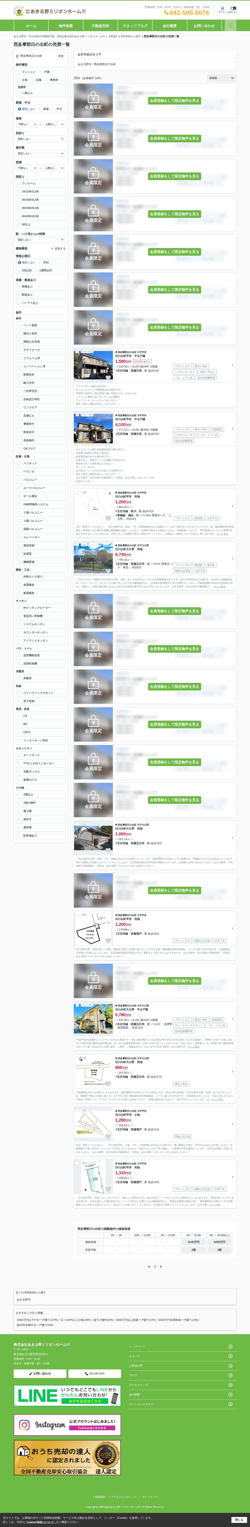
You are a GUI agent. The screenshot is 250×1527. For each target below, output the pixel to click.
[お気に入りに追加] (108, 377)
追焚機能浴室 (31, 655)
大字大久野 (143, 545)
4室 (219, 1249)
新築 (46, 108)
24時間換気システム (35, 504)
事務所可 (28, 423)
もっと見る (222, 533)
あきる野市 (84, 64)
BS (25, 724)
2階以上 (28, 794)
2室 (194, 1249)
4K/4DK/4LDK (30, 216)
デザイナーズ (31, 349)
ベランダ (28, 471)
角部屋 (27, 827)
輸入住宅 (28, 382)
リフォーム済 (31, 358)
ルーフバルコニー (34, 487)
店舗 (38, 79)
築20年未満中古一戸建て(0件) (35, 1325)
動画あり (27, 294)
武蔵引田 (136, 370)
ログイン (222, 12)
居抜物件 (28, 440)
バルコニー (30, 479)
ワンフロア (30, 407)
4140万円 (194, 1242)
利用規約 (100, 1496)
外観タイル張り (33, 576)
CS (25, 715)
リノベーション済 (34, 366)
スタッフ (134, 1356)
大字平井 (141, 352)
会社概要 (170, 26)
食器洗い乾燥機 (33, 615)
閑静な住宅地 (31, 341)
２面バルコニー (33, 512)
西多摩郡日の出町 (105, 64)
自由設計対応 (31, 399)
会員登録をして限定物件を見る (174, 101)
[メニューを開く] (230, 25)
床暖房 (27, 678)
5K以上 (26, 224)
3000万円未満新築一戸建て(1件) (178, 1319)
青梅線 (121, 515)
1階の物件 (29, 802)
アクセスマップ (138, 1384)
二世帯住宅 (30, 391)
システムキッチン (34, 624)
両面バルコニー (33, 529)
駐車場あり (30, 835)
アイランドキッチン (35, 640)
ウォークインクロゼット (38, 692)
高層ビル (28, 415)
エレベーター (31, 537)
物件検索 (66, 26)
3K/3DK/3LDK (30, 207)
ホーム (31, 26)
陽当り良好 (30, 333)
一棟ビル (27, 93)
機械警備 (28, 561)
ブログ (133, 1375)
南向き (27, 819)
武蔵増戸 (136, 933)
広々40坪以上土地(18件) (76, 1319)
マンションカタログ (141, 1404)
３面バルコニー (33, 520)
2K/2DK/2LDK (30, 199)
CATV (26, 732)
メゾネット (30, 463)
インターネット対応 (35, 740)
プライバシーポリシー (124, 1496)
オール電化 (30, 496)
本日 (46, 262)
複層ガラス (30, 779)
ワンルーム (29, 183)
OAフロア (29, 448)
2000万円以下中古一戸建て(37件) (37, 1319)
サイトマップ (149, 1496)
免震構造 (28, 584)
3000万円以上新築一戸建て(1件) (136, 1319)
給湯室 (27, 553)
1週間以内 (45, 270)
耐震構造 (28, 593)
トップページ (137, 1346)
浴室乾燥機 (30, 663)
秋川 (133, 511)
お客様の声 (136, 1365)
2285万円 (219, 1242)
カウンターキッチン (35, 632)
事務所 (54, 79)
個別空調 (28, 545)
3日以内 (27, 270)
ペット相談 (30, 325)
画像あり (27, 286)
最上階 (27, 810)
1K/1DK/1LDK (30, 191)
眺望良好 (28, 374)
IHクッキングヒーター (37, 607)
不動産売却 (100, 26)
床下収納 (28, 701)
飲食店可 (28, 432)
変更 (61, 56)
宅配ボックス (31, 771)
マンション (29, 71)
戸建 (47, 71)
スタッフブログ (135, 26)
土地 (24, 79)
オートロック (31, 755)
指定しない (29, 108)
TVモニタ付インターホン (38, 763)
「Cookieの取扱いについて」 (40, 1522)
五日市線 (122, 370)
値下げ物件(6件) (103, 1319)
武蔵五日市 (138, 563)
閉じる (239, 1519)
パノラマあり (30, 302)
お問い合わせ (204, 26)
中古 (59, 108)
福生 (131, 515)
